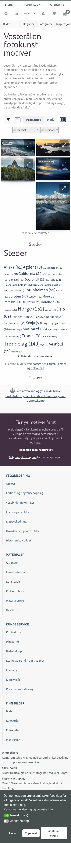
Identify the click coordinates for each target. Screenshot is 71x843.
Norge (31, 308)
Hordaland (40, 284)
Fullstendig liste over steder (35, 356)
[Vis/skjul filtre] (8, 120)
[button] (28, 144)
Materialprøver (15, 600)
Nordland (51, 302)
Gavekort (12, 610)
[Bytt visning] (63, 120)
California (30, 273)
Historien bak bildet (18, 540)
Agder (32, 267)
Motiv (50, 119)
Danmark (16, 279)
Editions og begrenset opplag (24, 493)
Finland (10, 284)
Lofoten (18, 296)
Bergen (56, 267)
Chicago (49, 274)
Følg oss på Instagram (23, 457)
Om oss (11, 483)
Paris (40, 317)
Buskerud (11, 274)
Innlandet (55, 284)
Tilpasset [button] (31, 833)
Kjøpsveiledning (16, 521)
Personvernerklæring (19, 689)
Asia (46, 268)
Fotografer (57, 5)
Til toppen (35, 377)
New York (31, 302)
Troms (32, 336)
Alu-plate (12, 562)
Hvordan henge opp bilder (22, 531)
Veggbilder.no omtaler (20, 502)
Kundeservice (17, 624)
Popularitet (33, 119)
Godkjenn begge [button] (54, 833)
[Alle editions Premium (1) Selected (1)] (50, 130)
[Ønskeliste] (54, 14)
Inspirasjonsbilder (17, 512)
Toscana (14, 336)
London (35, 296)
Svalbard (35, 329)
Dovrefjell (35, 279)
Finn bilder (15, 703)
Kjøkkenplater (15, 591)
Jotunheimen (40, 290)
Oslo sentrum (23, 317)
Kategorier (27, 24)
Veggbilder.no (18, 475)
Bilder (9, 5)
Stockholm (15, 330)
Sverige (54, 329)
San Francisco (14, 323)
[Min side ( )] (43, 14)
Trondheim (49, 336)
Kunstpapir (13, 581)
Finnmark (24, 284)
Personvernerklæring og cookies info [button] (28, 809)
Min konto (12, 641)
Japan (18, 290)
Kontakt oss (13, 632)
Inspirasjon (32, 5)
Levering (11, 670)
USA (44, 344)
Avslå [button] (12, 833)
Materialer (15, 554)
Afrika (13, 267)
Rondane (54, 317)
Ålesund (16, 352)
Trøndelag (22, 343)
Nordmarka (10, 310)
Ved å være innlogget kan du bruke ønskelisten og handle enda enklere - (35, 395)
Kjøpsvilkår (13, 680)
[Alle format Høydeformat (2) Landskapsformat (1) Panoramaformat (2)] (26, 130)
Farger (51, 364)
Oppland (50, 309)
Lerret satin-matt (16, 572)
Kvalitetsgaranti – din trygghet (25, 660)
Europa (53, 279)
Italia (8, 290)
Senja (34, 322)
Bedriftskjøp (14, 651)
